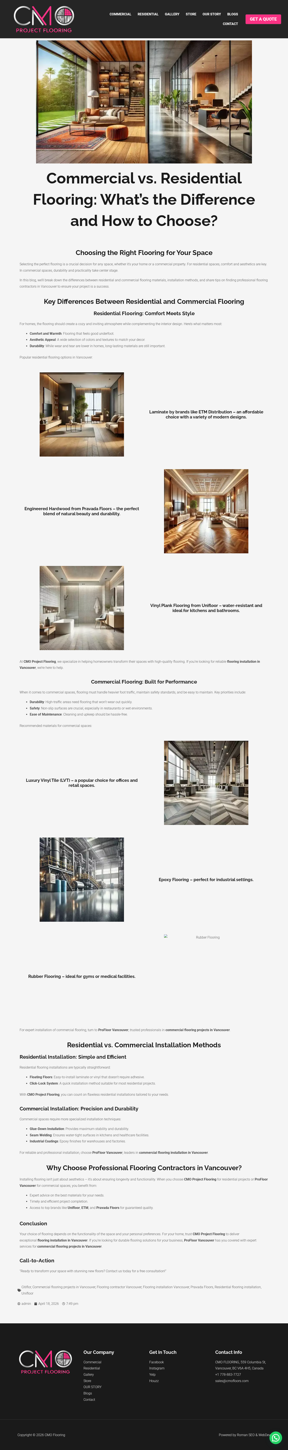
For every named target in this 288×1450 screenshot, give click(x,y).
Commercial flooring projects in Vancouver (63, 1287)
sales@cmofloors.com (232, 1381)
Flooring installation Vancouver (166, 1287)
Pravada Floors (202, 1287)
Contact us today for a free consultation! (135, 1271)
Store (191, 14)
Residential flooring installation (238, 1287)
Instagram (156, 1368)
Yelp (152, 1375)
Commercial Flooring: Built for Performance (144, 682)
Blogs (232, 14)
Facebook (156, 1362)
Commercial (120, 14)
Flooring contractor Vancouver (119, 1287)
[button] (275, 1437)
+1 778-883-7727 (228, 1375)
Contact (230, 24)
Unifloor (27, 1293)
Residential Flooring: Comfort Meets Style (144, 313)
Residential (148, 14)
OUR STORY (212, 14)
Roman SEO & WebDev (254, 1435)
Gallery (172, 14)
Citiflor (26, 1287)
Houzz (154, 1381)
